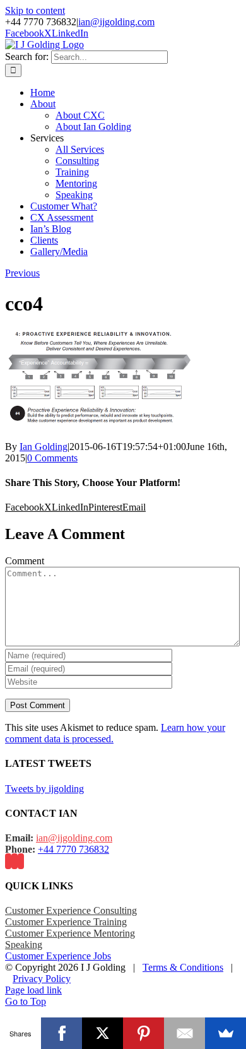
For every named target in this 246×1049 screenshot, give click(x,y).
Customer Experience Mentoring (70, 933)
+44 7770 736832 (73, 849)
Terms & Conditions (183, 967)
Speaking (23, 944)
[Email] (184, 1033)
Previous (22, 273)
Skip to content (35, 10)
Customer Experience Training (66, 921)
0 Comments (52, 458)
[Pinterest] (143, 1033)
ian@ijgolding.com (116, 21)
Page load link (33, 990)
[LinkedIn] (21, 861)
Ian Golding (43, 446)
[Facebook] (8, 861)
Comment (24, 560)
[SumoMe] (225, 1033)
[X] (102, 1033)
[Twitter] (14, 861)
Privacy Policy (42, 978)
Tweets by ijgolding (44, 788)
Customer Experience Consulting (71, 910)
